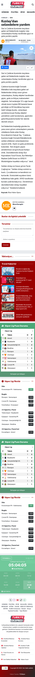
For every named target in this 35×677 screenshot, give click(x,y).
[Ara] (33, 5)
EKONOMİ (5, 606)
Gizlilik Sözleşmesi (14, 608)
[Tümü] (32, 256)
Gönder (6, 245)
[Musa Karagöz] (6, 205)
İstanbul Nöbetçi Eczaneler (7, 640)
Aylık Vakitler (6, 591)
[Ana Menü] (2, 5)
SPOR (22, 12)
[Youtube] (17, 600)
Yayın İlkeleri (23, 611)
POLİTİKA (14, 12)
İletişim (23, 608)
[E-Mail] (14, 208)
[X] (10, 600)
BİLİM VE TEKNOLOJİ (26, 606)
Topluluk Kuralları (13, 611)
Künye (29, 608)
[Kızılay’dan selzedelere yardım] (17, 54)
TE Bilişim (22, 674)
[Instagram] (14, 600)
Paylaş (6, 67)
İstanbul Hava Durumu (24, 640)
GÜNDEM (5, 12)
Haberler (4, 17)
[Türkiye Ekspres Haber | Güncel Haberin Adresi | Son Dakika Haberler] (17, 5)
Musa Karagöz (18, 204)
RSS (5, 668)
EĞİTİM (5, 608)
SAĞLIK (11, 606)
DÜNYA (30, 604)
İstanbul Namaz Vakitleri (7, 647)
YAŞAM (16, 606)
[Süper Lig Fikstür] (32, 381)
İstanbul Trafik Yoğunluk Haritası (24, 647)
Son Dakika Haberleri (9, 659)
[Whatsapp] (24, 600)
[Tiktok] (21, 600)
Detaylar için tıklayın (17, 374)
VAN (11, 17)
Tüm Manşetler (25, 652)
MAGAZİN (31, 12)
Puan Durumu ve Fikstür (7, 653)
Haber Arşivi (24, 659)
